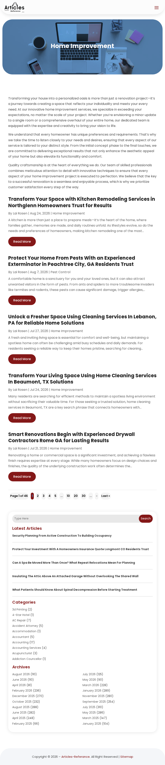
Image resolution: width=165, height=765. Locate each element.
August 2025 (21, 707)
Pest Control (60, 272)
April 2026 (19, 685)
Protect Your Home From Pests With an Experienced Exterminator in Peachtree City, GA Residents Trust (71, 261)
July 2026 (89, 674)
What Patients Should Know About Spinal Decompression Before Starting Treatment (74, 590)
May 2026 (89, 680)
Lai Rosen (20, 213)
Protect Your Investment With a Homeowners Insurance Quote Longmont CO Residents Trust (80, 549)
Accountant (20, 637)
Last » (105, 496)
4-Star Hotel (21, 615)
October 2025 (22, 702)
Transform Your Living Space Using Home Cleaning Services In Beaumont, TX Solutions (82, 378)
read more (22, 241)
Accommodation (24, 631)
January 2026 (91, 691)
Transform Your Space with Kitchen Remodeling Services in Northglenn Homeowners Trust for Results (81, 202)
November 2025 (93, 696)
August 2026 (21, 674)
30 (84, 496)
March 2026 (90, 685)
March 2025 (90, 718)
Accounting (20, 642)
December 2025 (23, 696)
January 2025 (91, 724)
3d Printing (19, 609)
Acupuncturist (22, 653)
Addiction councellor (27, 659)
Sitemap (126, 757)
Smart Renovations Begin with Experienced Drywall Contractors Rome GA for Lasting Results (71, 437)
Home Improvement (69, 213)
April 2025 (19, 718)
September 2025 (94, 702)
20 (76, 496)
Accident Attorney (25, 626)
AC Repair (19, 620)
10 (68, 496)
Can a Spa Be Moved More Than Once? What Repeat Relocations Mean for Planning (73, 563)
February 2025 (22, 724)
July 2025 (88, 707)
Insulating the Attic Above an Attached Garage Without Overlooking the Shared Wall (75, 576)
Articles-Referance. (75, 757)
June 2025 (19, 713)
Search (146, 518)
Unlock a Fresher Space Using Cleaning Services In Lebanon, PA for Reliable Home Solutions (82, 319)
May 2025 (89, 713)
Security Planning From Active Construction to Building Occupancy (61, 536)
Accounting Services (26, 648)
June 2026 (19, 680)
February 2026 (22, 691)
